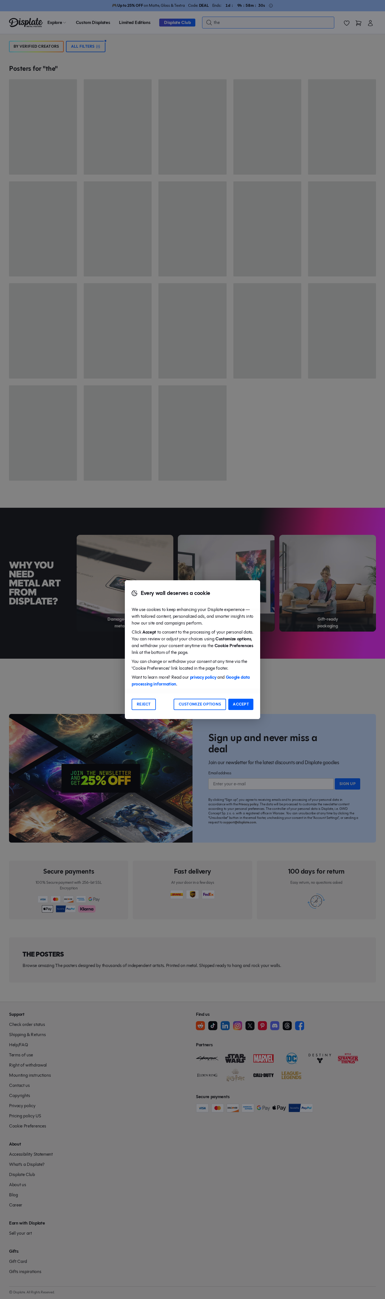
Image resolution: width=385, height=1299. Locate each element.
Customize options (200, 704)
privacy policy (203, 677)
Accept (241, 704)
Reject (144, 704)
